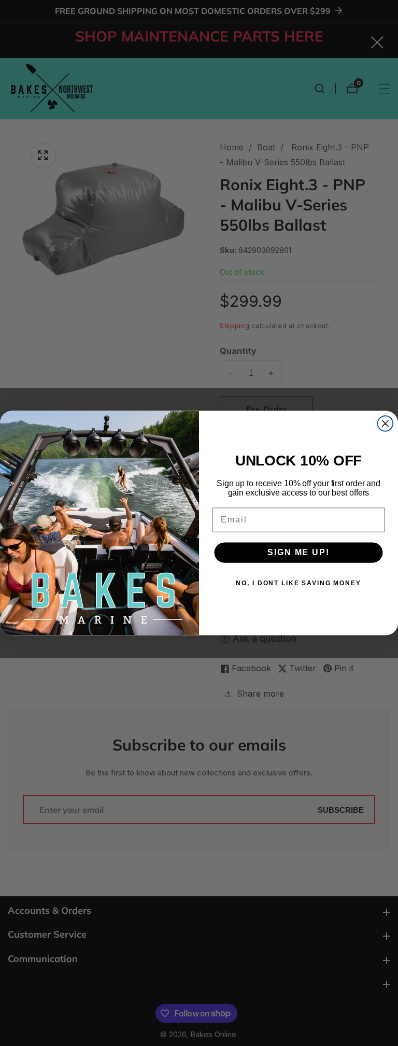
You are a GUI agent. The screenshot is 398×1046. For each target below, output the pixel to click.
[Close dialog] (385, 423)
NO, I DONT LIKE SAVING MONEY (298, 583)
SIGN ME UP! (298, 552)
